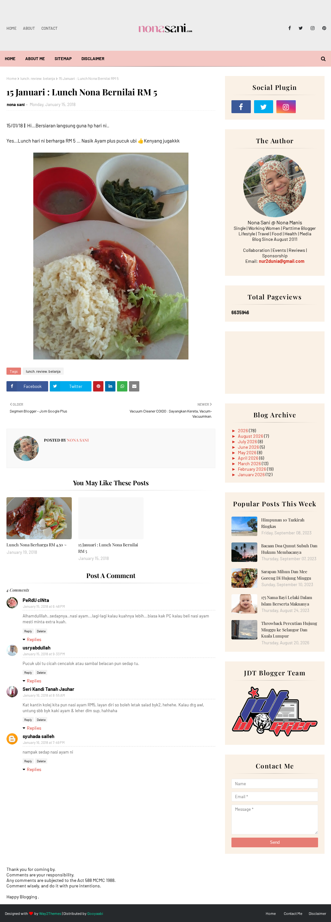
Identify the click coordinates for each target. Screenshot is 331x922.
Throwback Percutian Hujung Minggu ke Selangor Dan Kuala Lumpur (289, 629)
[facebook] (289, 28)
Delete (41, 631)
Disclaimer (317, 913)
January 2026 (252, 474)
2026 (243, 430)
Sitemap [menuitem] (63, 58)
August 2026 (251, 436)
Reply (28, 631)
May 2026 (247, 452)
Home (11, 28)
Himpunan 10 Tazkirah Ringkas (282, 523)
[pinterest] (323, 28)
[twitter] (300, 28)
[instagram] (312, 28)
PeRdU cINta (36, 600)
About (29, 28)
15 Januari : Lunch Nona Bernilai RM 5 (108, 548)
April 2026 (248, 458)
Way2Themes (50, 913)
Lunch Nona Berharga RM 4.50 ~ (36, 544)
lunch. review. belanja (37, 78)
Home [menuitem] (10, 58)
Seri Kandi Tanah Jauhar (48, 689)
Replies (34, 639)
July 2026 (248, 441)
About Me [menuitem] (35, 58)
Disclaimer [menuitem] (92, 58)
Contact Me (293, 913)
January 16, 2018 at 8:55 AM (44, 695)
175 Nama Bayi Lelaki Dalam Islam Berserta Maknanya (286, 600)
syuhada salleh (38, 736)
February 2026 (252, 469)
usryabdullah (36, 647)
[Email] (308, 106)
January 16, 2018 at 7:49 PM (44, 742)
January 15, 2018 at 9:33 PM (44, 654)
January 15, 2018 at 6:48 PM (44, 606)
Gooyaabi (95, 913)
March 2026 (250, 463)
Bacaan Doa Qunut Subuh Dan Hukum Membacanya (289, 549)
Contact (49, 28)
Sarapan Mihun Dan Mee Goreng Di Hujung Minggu (286, 575)
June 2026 (249, 447)
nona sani (16, 104)
